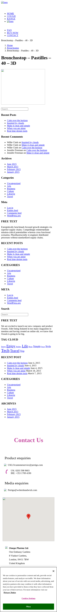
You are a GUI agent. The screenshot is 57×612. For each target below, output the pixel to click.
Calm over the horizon (17, 120)
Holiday (18, 346)
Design (3, 346)
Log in (10, 208)
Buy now (12, 33)
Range (11, 19)
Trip (22, 351)
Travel (10, 196)
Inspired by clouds (15, 123)
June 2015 (12, 164)
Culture (10, 191)
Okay (28, 606)
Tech (5, 350)
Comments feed (14, 213)
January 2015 (13, 172)
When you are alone (16, 128)
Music (30, 346)
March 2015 (12, 166)
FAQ (9, 30)
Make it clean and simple (18, 125)
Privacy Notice (10, 592)
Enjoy (10, 346)
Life (25, 346)
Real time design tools (17, 131)
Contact (12, 35)
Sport (43, 346)
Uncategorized (13, 183)
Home (10, 13)
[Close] (53, 571)
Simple (37, 346)
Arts (9, 186)
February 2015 (14, 169)
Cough (11, 16)
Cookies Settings (28, 598)
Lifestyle (11, 194)
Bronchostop (13, 48)
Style (48, 346)
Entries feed (12, 210)
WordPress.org (14, 215)
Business (11, 188)
